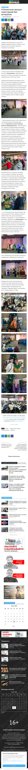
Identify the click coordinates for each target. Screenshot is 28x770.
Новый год (13, 430)
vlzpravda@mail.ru (19, 421)
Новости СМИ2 (14, 424)
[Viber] (12, 20)
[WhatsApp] (9, 20)
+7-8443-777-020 (19, 743)
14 (17, 616)
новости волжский (5, 430)
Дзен (4, 419)
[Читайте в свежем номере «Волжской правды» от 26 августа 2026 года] (4, 646)
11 (8, 616)
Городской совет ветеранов (15, 428)
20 (14, 619)
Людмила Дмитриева (7, 16)
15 (19, 616)
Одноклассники (11, 417)
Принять (14, 765)
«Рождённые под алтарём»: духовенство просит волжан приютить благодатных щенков (16, 529)
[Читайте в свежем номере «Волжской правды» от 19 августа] (4, 652)
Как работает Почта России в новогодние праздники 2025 (6, 446)
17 (5, 619)
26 (11, 621)
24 (5, 621)
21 (17, 619)
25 (8, 621)
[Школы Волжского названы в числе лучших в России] (4, 509)
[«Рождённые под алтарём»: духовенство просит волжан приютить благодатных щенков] (4, 477)
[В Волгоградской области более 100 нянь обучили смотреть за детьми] (4, 670)
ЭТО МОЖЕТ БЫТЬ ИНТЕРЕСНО (9, 463)
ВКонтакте (17, 417)
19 (11, 619)
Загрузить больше (13, 534)
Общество (8, 5)
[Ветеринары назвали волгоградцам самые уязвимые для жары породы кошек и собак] (4, 676)
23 (22, 619)
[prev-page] (2, 494)
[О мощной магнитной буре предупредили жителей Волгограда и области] (4, 522)
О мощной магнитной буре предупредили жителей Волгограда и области (17, 522)
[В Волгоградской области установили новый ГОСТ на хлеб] (4, 683)
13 (14, 616)
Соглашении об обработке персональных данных (14, 750)
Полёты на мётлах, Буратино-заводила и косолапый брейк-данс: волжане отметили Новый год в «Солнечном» (20, 447)
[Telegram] (2, 20)
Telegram (23, 417)
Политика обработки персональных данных (14, 747)
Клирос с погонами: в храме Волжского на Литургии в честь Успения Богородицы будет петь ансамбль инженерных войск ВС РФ (17, 487)
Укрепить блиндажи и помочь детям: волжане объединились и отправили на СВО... (18, 503)
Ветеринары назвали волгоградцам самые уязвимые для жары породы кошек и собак (17, 676)
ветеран (6, 428)
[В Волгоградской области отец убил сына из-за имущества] (4, 516)
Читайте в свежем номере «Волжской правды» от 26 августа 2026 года (17, 645)
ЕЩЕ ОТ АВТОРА (22, 463)
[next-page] (4, 494)
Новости (4, 417)
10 (5, 616)
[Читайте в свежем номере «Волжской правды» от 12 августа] (4, 659)
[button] (2, 2)
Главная (3, 5)
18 (8, 619)
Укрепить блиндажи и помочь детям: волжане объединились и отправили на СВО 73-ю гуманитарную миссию (17, 470)
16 (22, 616)
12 (11, 616)
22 (19, 619)
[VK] (5, 20)
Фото (7, 7)
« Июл (13, 626)
